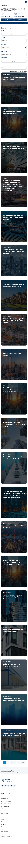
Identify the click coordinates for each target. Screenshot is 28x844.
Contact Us (3, 796)
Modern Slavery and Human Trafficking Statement (12, 838)
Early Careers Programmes (7, 821)
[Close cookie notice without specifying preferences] (26, 2)
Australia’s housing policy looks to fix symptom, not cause (14, 734)
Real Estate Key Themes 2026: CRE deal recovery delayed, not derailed (13, 252)
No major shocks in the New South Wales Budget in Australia (12, 597)
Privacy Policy (4, 826)
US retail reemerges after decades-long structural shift (13, 147)
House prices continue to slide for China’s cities (13, 527)
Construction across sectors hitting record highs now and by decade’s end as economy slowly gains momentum (14, 494)
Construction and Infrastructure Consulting (11, 772)
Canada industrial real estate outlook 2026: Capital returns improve (13, 217)
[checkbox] (2, 14)
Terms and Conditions (6, 834)
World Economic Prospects (7, 770)
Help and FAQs (4, 813)
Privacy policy (24, 4)
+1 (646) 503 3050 (8, 803)
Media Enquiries (4, 798)
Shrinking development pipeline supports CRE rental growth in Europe (14, 321)
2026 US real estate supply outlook (12, 354)
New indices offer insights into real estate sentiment (13, 630)
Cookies (3, 829)
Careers (3, 819)
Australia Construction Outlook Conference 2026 (14, 78)
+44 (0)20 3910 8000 (7, 801)
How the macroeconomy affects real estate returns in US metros (14, 424)
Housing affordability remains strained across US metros (13, 285)
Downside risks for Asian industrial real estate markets (13, 700)
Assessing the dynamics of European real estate (12, 112)
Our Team (3, 811)
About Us (3, 808)
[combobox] (12, 34)
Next (22, 762)
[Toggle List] (25, 34)
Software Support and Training (8, 836)
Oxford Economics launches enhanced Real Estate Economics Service (12, 390)
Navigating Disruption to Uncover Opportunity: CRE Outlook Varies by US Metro (12, 562)
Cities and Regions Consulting (8, 771)
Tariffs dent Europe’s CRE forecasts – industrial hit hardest (11, 666)
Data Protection (4, 831)
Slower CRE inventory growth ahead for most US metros (13, 458)
